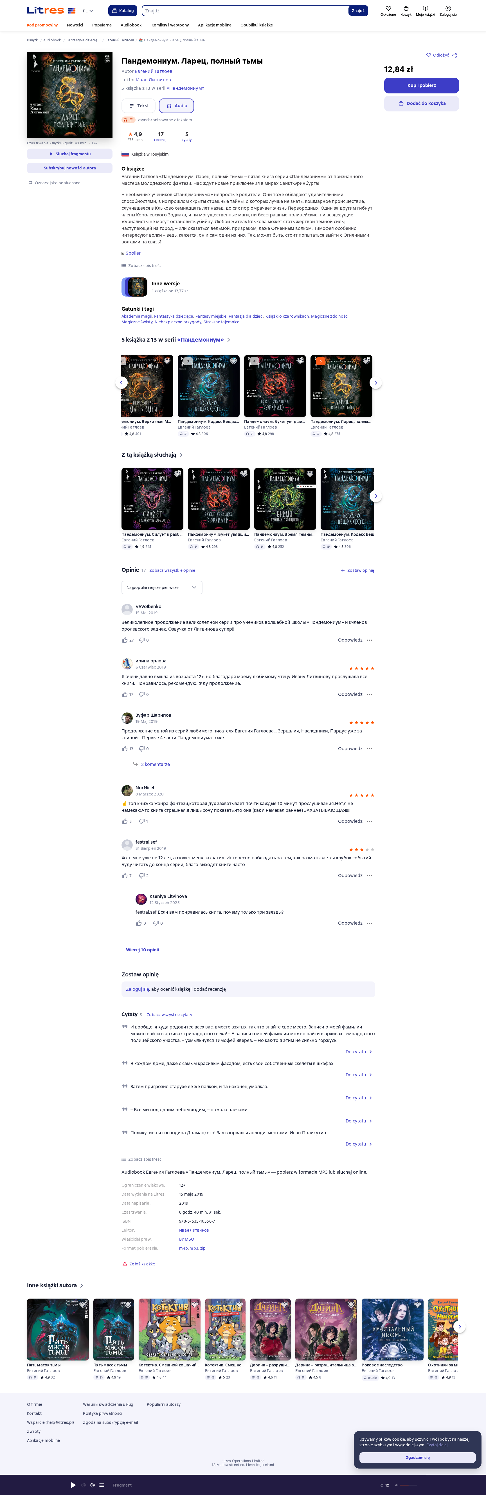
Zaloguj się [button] (137, 989)
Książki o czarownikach (287, 316)
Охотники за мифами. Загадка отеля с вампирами (448, 1365)
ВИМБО (186, 1239)
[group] (248, 609)
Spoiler (133, 253)
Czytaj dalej (437, 1444)
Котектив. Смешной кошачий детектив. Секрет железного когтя (170, 1365)
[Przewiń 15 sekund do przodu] (92, 1485)
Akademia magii (137, 316)
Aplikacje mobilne (214, 25)
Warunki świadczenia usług (108, 1404)
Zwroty (34, 1431)
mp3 (194, 1248)
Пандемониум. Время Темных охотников (285, 534)
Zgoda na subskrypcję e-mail (110, 1422)
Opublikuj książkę (256, 25)
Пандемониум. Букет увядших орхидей (275, 421)
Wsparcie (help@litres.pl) (50, 1422)
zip (203, 1248)
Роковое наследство (382, 1365)
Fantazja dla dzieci (246, 316)
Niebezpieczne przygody (178, 321)
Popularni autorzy (164, 1404)
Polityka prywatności (102, 1413)
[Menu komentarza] (369, 923)
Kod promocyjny (42, 25)
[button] (135, 136)
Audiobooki (132, 25)
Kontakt (34, 1413)
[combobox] (245, 11)
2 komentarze (155, 764)
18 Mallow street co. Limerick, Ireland (243, 1465)
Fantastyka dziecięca (173, 316)
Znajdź (358, 10)
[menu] (88, 10)
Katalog (126, 10)
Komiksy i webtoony (170, 25)
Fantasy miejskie (210, 316)
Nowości (75, 25)
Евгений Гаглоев (127, 427)
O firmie (34, 1404)
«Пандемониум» (185, 88)
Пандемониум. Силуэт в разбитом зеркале (152, 534)
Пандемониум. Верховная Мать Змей (142, 421)
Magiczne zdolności (329, 316)
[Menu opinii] (369, 640)
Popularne (102, 25)
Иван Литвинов (194, 1230)
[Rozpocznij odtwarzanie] (73, 1485)
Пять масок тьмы (43, 1365)
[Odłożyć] (167, 361)
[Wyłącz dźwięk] (397, 1485)
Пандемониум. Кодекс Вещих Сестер (209, 421)
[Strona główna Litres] (51, 10)
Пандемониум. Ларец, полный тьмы (341, 421)
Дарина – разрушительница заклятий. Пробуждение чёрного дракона (270, 1365)
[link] (240, 606)
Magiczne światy (137, 321)
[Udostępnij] (455, 55)
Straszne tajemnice (222, 321)
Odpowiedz (350, 640)
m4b (183, 1248)
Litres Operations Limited (243, 1461)
